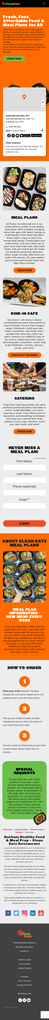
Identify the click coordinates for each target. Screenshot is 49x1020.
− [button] (43, 105)
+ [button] (43, 102)
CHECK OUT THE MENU (24, 355)
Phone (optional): (24, 486)
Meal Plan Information (24, 947)
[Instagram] (13, 135)
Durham (18, 832)
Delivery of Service (24, 985)
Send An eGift (24, 964)
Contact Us (24, 951)
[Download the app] (25, 135)
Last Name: (24, 473)
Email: (24, 499)
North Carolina (37, 829)
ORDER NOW (14, 58)
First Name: (24, 461)
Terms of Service (24, 981)
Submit (24, 523)
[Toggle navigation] (44, 3)
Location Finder (21, 829)
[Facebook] (9, 135)
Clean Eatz (7, 829)
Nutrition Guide (24, 960)
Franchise (24, 976)
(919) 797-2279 (15, 127)
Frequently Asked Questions (24, 943)
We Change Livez (24, 993)
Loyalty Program (24, 968)
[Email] (17, 135)
